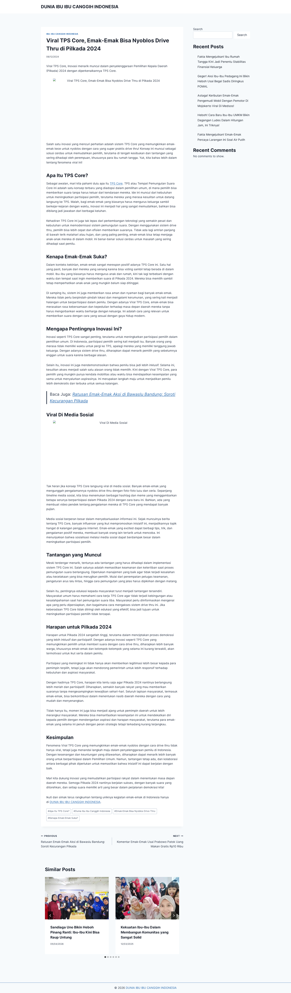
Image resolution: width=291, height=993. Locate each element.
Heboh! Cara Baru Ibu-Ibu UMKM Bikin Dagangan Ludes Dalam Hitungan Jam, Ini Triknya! (224, 120)
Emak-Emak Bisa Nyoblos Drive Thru (134, 811)
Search (198, 29)
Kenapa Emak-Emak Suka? (63, 818)
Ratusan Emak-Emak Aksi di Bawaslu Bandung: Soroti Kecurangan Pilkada (73, 841)
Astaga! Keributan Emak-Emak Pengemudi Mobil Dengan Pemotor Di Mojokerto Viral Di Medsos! (223, 100)
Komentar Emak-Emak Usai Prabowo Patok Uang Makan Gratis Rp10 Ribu (150, 841)
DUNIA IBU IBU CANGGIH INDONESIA (151, 987)
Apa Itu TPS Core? (58, 811)
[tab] (105, 957)
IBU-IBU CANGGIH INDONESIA (62, 34)
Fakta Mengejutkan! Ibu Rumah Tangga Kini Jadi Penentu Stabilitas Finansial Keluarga (222, 62)
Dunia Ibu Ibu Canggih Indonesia (92, 811)
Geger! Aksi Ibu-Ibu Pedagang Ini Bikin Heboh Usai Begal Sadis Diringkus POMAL (224, 81)
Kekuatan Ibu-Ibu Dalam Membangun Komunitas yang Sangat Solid (145, 932)
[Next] (173, 915)
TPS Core (116, 183)
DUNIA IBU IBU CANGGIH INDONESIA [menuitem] (75, 802)
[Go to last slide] (50, 915)
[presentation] (77, 898)
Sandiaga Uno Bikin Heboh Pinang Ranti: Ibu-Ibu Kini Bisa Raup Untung (75, 932)
